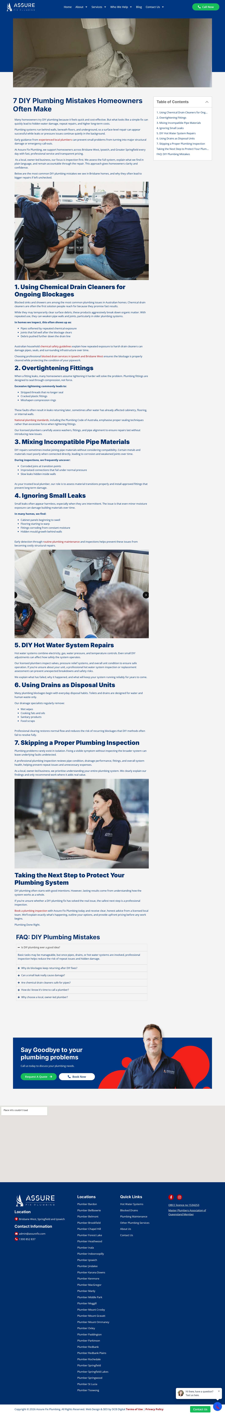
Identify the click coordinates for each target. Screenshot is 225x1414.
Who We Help (119, 7)
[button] (207, 102)
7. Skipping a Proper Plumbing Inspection (181, 143)
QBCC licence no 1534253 (183, 1205)
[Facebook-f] (171, 1197)
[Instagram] (179, 1197)
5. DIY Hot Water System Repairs (176, 133)
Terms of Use (134, 1409)
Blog (139, 7)
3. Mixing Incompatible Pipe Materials (179, 123)
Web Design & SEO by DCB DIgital (105, 1409)
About (79, 7)
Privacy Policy (154, 1409)
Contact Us (153, 7)
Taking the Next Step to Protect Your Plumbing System (183, 149)
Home (68, 7)
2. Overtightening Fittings (171, 117)
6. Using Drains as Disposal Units (176, 138)
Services (97, 7)
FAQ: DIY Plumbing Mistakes (173, 154)
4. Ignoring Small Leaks (170, 128)
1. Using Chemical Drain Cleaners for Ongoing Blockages (183, 112)
